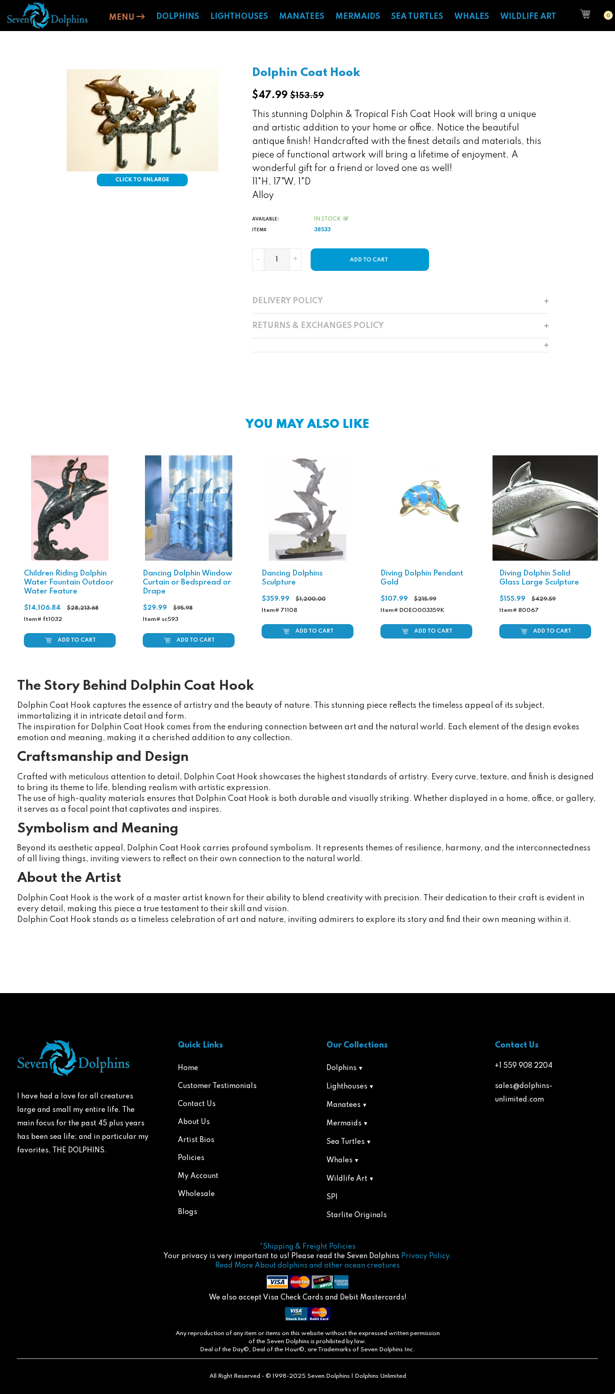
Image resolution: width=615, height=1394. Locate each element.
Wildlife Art (346, 1179)
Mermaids (344, 1123)
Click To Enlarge (142, 180)
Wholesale (196, 1194)
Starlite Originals (356, 1215)
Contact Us (197, 1104)
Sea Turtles (345, 1142)
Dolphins (341, 1068)
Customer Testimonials (217, 1086)
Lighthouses (346, 1086)
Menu (122, 17)
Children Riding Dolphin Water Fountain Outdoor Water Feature (68, 582)
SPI (332, 1197)
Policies (191, 1158)
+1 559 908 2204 (523, 1066)
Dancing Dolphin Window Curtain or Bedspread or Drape (187, 582)
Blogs (187, 1212)
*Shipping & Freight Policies (308, 1246)
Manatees (343, 1105)
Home (188, 1068)
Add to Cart (77, 640)
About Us (194, 1122)
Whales (339, 1160)
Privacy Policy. (426, 1256)
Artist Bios (196, 1140)
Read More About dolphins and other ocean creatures (307, 1265)
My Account (198, 1176)
